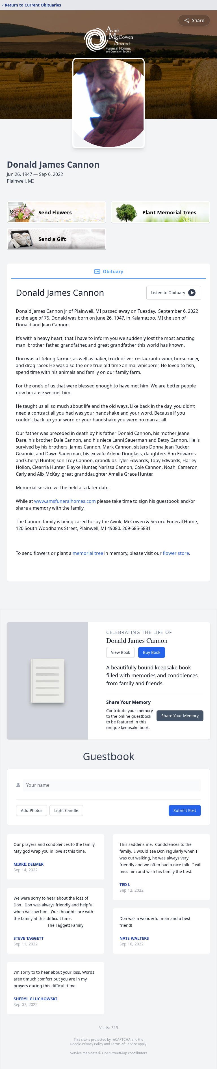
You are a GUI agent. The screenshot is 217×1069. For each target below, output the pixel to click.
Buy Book (151, 652)
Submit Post (184, 810)
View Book (120, 652)
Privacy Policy (92, 1044)
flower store (176, 553)
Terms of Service (124, 1044)
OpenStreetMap (114, 1053)
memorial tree (88, 553)
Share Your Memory (180, 715)
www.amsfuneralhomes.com (65, 501)
